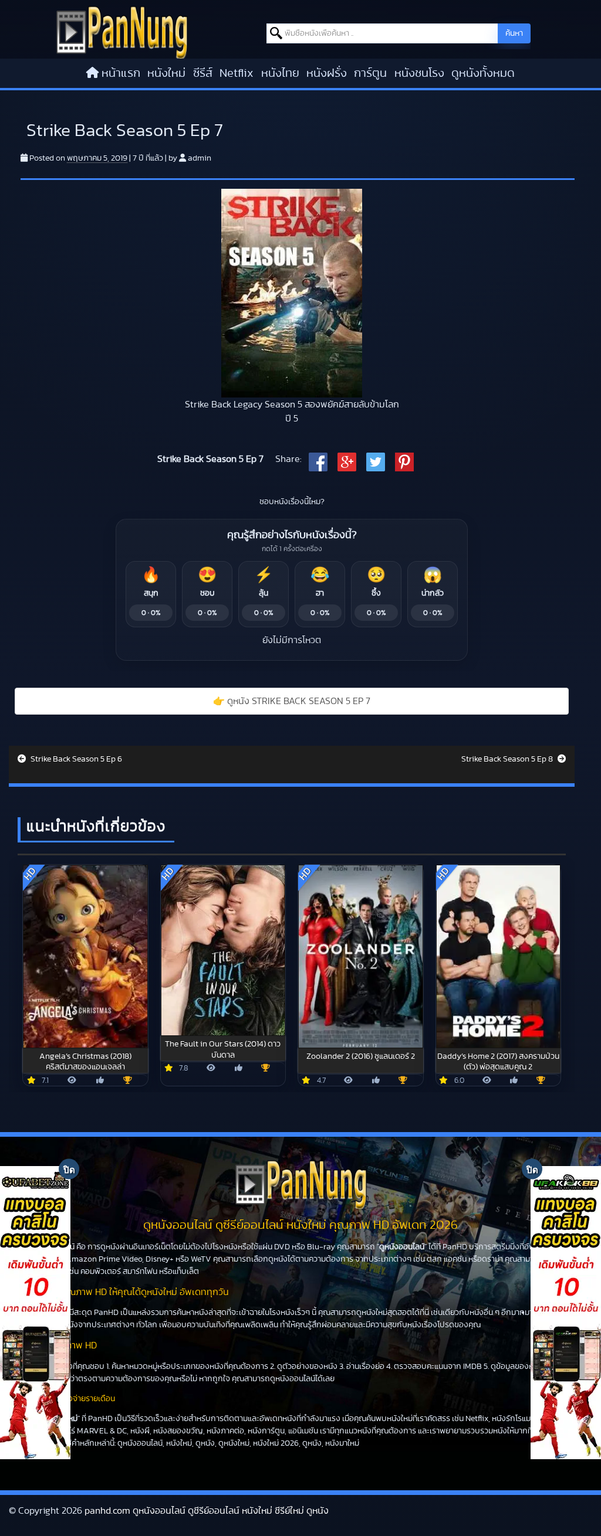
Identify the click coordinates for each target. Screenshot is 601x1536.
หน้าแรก (121, 73)
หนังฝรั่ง (326, 73)
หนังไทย (280, 73)
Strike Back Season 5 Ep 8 (508, 759)
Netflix (237, 73)
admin (199, 158)
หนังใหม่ (166, 73)
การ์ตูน (370, 73)
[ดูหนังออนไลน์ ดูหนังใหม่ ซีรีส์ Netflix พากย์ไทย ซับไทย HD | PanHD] (122, 31)
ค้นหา (514, 33)
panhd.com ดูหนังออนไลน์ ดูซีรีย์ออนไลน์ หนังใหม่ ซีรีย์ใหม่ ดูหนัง (207, 1510)
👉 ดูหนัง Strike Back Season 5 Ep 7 (291, 701)
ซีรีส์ (202, 73)
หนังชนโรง (419, 73)
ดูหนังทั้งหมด (483, 73)
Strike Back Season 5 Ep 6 (75, 759)
